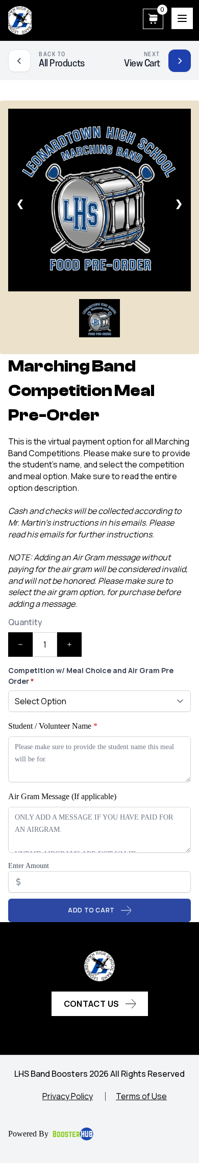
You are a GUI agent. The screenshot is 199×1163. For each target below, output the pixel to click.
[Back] (19, 61)
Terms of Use (141, 1096)
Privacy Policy (67, 1096)
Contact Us (91, 1003)
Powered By (28, 1133)
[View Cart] (179, 61)
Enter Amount (28, 866)
